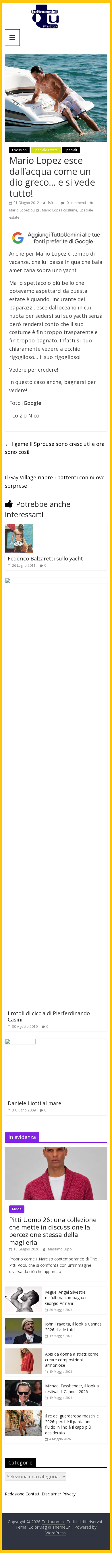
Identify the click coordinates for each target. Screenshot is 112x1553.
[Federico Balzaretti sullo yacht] (19, 528)
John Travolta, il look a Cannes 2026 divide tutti (73, 1326)
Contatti (33, 1494)
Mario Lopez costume (59, 210)
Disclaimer (51, 1494)
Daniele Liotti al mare (34, 1103)
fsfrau (53, 202)
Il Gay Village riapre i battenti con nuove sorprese (55, 481)
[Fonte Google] (56, 238)
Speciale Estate (46, 150)
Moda (17, 1209)
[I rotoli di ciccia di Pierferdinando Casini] (56, 581)
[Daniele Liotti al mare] (20, 1042)
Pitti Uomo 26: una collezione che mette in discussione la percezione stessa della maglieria (52, 1230)
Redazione (14, 1494)
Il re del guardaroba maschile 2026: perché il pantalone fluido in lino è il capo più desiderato (72, 1424)
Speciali (71, 150)
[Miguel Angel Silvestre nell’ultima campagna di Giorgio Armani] (23, 1289)
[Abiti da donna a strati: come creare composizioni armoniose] (23, 1351)
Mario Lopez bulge (24, 210)
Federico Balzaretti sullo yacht (45, 558)
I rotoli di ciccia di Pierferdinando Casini (49, 1016)
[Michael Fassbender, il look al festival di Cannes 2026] (23, 1383)
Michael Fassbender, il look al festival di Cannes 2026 (72, 1388)
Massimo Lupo (60, 1249)
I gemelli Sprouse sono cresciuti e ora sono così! (55, 448)
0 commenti (76, 202)
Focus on (19, 150)
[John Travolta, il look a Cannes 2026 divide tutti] (23, 1321)
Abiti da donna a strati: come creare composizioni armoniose (72, 1359)
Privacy (69, 1494)
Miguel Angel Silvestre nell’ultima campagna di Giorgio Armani (66, 1297)
